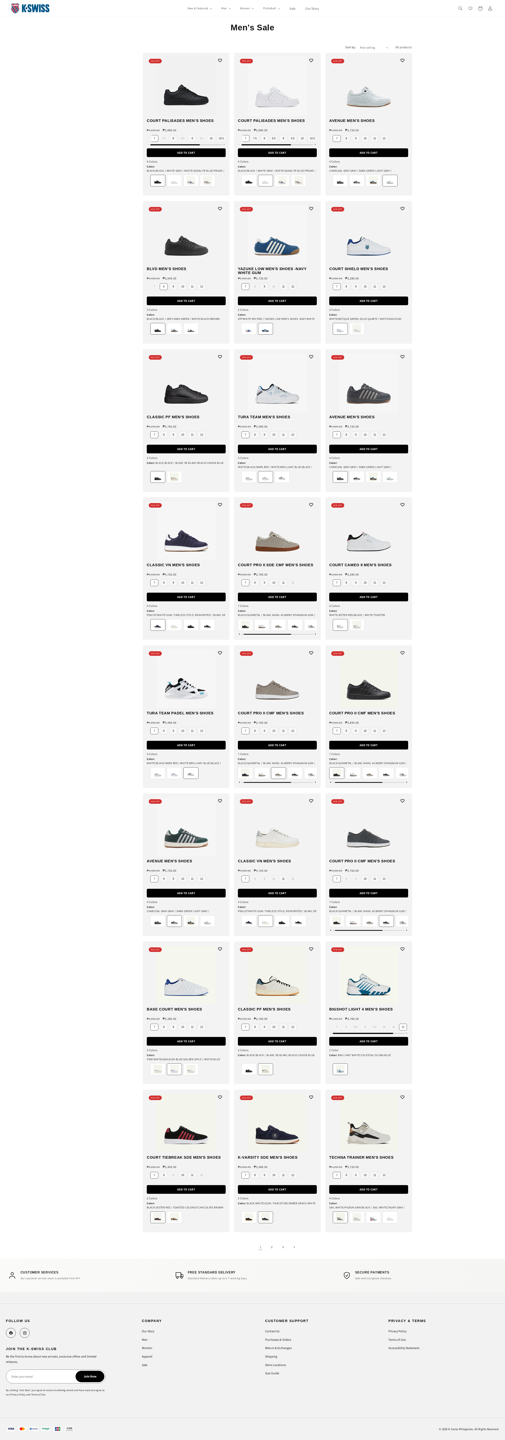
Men (145, 1340)
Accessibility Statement (403, 1348)
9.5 (201, 138)
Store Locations (275, 1365)
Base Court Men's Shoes (174, 1009)
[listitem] (157, 180)
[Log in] (490, 8)
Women (147, 1348)
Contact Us (272, 1331)
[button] (199, 8)
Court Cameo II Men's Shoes (360, 565)
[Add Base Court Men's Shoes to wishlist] (221, 950)
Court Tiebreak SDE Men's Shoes (184, 1157)
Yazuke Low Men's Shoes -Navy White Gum (272, 271)
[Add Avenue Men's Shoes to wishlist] (403, 61)
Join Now (90, 1376)
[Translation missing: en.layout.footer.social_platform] (11, 1333)
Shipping (271, 1356)
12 (384, 138)
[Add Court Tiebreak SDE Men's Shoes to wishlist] (221, 1098)
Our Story (148, 1331)
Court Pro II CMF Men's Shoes (271, 713)
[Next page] (294, 1247)
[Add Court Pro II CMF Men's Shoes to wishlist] (312, 654)
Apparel (147, 1356)
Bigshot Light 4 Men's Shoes (361, 1009)
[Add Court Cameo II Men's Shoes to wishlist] (403, 506)
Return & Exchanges (278, 1348)
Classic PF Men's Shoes (173, 417)
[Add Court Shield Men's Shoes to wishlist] (403, 209)
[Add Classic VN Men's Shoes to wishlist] (221, 506)
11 (374, 138)
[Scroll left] (148, 144)
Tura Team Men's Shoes (264, 417)
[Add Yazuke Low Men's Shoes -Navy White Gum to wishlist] (312, 209)
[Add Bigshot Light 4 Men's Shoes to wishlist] (403, 950)
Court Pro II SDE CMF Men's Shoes (275, 565)
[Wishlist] (470, 8)
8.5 (182, 138)
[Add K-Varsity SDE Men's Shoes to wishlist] (312, 1098)
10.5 (221, 138)
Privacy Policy (397, 1331)
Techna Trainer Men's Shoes (361, 1157)
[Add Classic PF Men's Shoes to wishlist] (221, 357)
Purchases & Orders (278, 1340)
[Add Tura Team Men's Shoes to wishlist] (312, 357)
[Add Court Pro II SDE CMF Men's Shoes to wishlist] (312, 506)
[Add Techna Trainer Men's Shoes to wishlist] (403, 1098)
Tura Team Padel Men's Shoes (180, 713)
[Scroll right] (223, 144)
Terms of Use (397, 1340)
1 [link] (261, 1247)
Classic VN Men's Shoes (173, 565)
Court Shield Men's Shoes (358, 269)
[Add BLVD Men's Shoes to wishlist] (221, 209)
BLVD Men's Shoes (166, 269)
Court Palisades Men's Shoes (180, 121)
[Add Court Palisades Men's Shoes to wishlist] (221, 61)
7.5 (164, 138)
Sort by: (350, 47)
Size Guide (272, 1373)
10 (211, 138)
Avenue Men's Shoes (352, 121)
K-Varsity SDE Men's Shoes (268, 1157)
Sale (145, 1365)
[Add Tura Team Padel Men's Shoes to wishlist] (221, 654)
